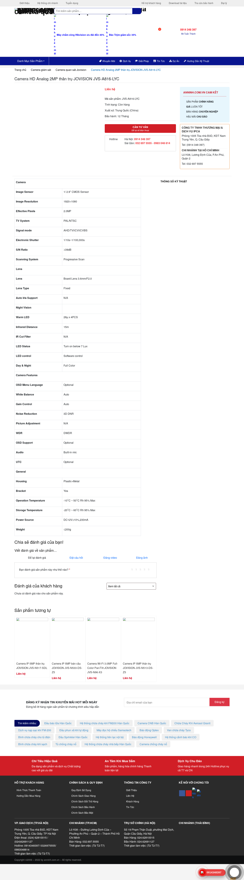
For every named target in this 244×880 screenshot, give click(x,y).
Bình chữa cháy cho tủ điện (34, 737)
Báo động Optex (149, 730)
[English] (217, 60)
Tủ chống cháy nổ (65, 744)
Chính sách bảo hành (83, 807)
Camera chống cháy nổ (153, 744)
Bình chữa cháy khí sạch (32, 744)
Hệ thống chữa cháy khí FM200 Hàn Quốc (104, 723)
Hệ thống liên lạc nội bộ (110, 737)
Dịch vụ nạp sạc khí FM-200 (34, 730)
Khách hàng (132, 801)
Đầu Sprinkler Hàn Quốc (73, 737)
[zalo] (199, 793)
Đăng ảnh (142, 558)
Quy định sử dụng (81, 790)
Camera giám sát (41, 70)
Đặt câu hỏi (76, 558)
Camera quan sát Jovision (71, 70)
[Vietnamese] (222, 60)
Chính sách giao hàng (83, 795)
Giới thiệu (24, 3)
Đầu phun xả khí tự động (73, 730)
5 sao (150, 569)
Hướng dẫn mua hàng (28, 795)
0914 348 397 (142, 139)
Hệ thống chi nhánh (47, 3)
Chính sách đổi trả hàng (84, 801)
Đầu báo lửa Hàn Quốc (58, 723)
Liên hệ (130, 795)
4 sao (146, 569)
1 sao (133, 569)
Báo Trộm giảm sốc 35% (122, 34)
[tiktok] (194, 793)
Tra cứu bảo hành (203, 3)
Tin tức (130, 807)
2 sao (137, 569)
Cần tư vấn (140, 128)
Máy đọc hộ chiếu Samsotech (114, 730)
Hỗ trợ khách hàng (151, 3)
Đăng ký (219, 702)
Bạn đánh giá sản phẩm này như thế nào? (44, 569)
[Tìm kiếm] (136, 11)
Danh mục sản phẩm (29, 61)
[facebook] (182, 793)
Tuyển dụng (71, 3)
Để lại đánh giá (37, 558)
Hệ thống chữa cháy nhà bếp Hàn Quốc (108, 744)
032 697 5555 (143, 143)
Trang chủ (20, 70)
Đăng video (110, 558)
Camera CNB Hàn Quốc (152, 723)
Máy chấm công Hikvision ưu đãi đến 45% (80, 34)
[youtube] (189, 793)
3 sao (142, 569)
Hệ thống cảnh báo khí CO (180, 737)
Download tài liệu (177, 3)
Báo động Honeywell (144, 737)
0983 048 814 (162, 143)
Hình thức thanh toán (29, 790)
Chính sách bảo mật (82, 812)
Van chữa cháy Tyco (179, 730)
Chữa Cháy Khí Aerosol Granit (192, 723)
